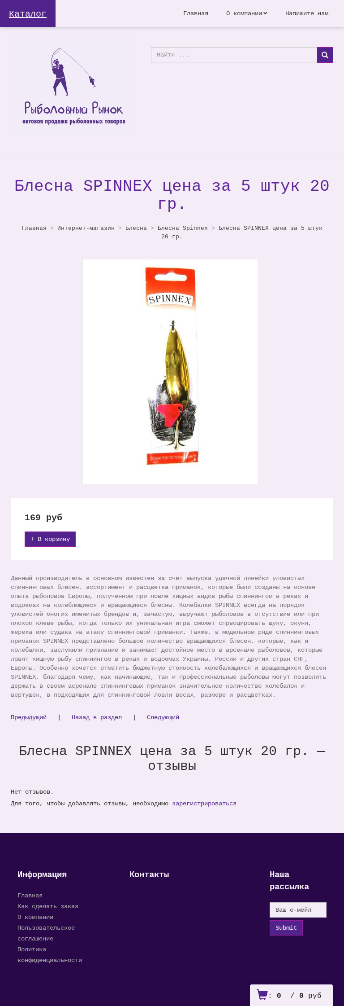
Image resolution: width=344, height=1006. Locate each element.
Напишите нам (306, 13)
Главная (195, 13)
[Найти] (325, 55)
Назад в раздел (97, 717)
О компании (244, 13)
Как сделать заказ (47, 906)
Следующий (163, 717)
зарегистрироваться (204, 803)
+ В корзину (50, 539)
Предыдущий (29, 717)
